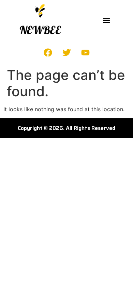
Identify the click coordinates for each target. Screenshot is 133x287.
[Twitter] (66, 52)
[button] (106, 20)
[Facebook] (47, 52)
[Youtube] (85, 52)
